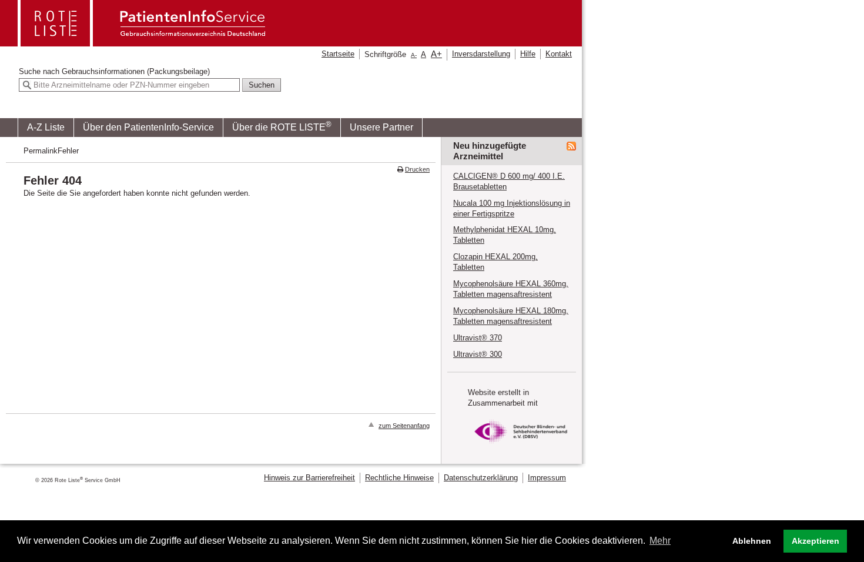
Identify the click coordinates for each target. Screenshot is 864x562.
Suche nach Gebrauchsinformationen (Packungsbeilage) (114, 71)
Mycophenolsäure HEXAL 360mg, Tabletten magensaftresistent (510, 289)
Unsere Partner (381, 127)
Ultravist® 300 (477, 354)
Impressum (547, 477)
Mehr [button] (660, 541)
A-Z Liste (46, 127)
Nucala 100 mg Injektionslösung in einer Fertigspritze (511, 208)
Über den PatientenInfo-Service (148, 127)
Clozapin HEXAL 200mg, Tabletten (495, 262)
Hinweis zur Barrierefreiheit (309, 477)
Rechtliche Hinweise (399, 477)
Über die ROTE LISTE (281, 126)
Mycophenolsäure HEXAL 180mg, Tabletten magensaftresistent (510, 316)
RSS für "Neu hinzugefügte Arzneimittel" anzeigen (571, 146)
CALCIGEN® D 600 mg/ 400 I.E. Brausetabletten (509, 181)
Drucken (417, 169)
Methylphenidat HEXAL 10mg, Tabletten (504, 235)
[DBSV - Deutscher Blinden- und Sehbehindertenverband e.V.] (521, 446)
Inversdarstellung (481, 53)
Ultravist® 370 (477, 337)
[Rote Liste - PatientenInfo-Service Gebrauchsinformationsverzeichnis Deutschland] (143, 42)
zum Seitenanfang (404, 425)
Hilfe (527, 53)
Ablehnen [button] (751, 541)
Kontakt (558, 53)
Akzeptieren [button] (815, 541)
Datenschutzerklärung (481, 477)
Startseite (338, 53)
